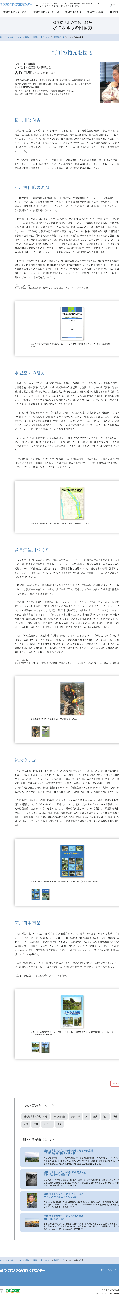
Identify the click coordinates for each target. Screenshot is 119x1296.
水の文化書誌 (59, 1116)
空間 (36, 1124)
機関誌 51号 (59, 37)
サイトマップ (107, 1269)
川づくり (48, 1124)
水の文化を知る (73, 12)
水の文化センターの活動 (46, 12)
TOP (2, 37)
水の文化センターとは (15, 12)
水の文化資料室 (95, 12)
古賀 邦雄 (75, 1116)
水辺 (26, 1124)
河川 (105, 1116)
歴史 (95, 1116)
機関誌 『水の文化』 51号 (35, 1116)
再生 (59, 1124)
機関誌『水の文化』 (41, 37)
